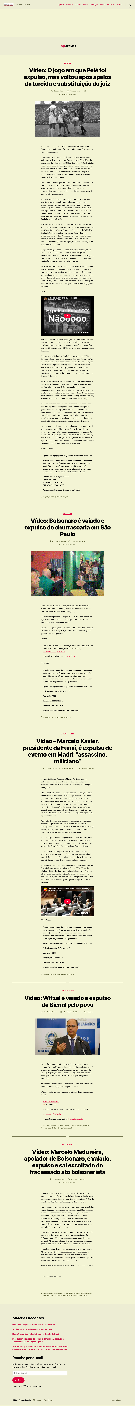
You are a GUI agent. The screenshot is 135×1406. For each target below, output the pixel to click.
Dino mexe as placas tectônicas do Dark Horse (33, 1324)
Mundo (102, 5)
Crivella (73, 1126)
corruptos (67, 1126)
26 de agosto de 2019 (78, 1179)
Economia (69, 5)
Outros (109, 5)
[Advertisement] (67, 23)
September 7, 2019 (75, 1119)
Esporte (67, 63)
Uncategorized (67, 734)
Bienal (45, 1126)
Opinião (61, 5)
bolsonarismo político (55, 1126)
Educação (94, 5)
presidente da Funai (67, 974)
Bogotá (45, 497)
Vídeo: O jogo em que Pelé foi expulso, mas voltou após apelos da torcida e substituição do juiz (67, 77)
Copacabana (87, 1293)
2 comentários (88, 1012)
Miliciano (57, 974)
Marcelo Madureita (75, 1295)
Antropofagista (25, 1400)
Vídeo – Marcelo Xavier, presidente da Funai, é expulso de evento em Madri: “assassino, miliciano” (67, 751)
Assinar (18, 1380)
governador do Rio (49, 1128)
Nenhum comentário (69, 94)
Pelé (67, 497)
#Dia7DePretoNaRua (51, 1101)
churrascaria (55, 717)
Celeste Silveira (59, 91)
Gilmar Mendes (63, 1295)
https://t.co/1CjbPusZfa (52, 1114)
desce (45, 1295)
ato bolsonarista (48, 1293)
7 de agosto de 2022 (78, 541)
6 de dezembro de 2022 (78, 91)
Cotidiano (67, 513)
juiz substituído (60, 497)
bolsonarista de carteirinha (64, 1293)
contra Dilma (78, 1293)
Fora (56, 1295)
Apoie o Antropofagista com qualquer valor (32, 1329)
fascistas (86, 1126)
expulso (52, 497)
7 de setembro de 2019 (70, 1012)
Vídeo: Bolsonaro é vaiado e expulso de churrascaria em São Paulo (67, 527)
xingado (70, 1128)
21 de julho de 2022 (68, 768)
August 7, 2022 (71, 656)
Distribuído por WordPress (42, 1400)
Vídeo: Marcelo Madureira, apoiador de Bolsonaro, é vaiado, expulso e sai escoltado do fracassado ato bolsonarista (67, 1161)
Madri (51, 974)
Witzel (64, 1128)
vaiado (68, 717)
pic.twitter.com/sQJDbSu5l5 (54, 651)
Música (85, 5)
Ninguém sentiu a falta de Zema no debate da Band (35, 1334)
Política (119, 5)
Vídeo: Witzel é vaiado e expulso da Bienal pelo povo (67, 1001)
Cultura (78, 5)
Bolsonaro (46, 717)
